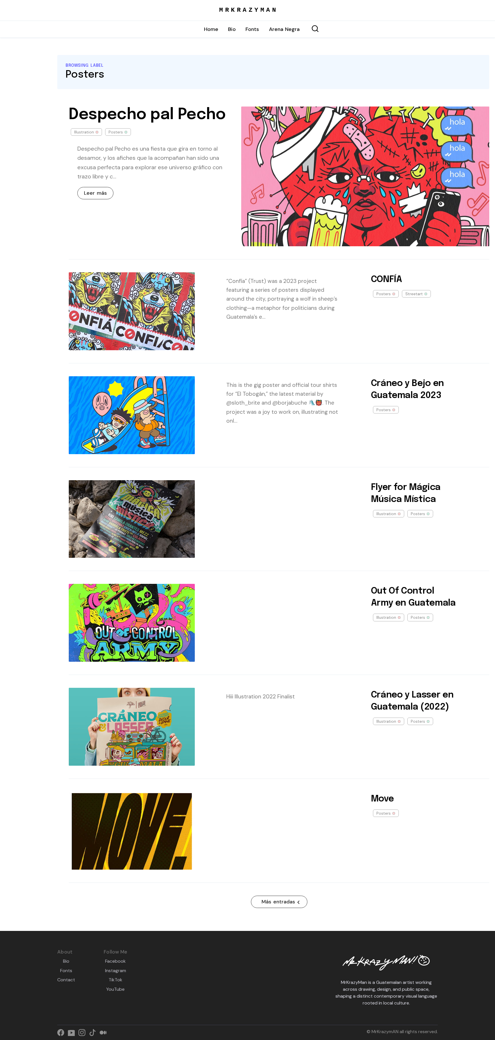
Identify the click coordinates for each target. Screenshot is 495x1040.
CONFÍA (386, 279)
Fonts (252, 29)
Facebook (115, 961)
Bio (232, 29)
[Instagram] (83, 1033)
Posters (116, 132)
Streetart (414, 293)
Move (382, 799)
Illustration (84, 132)
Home (211, 29)
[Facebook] (62, 1033)
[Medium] (104, 1033)
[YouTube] (73, 1033)
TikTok (115, 979)
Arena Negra (284, 29)
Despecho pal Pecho (147, 115)
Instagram (115, 970)
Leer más (95, 193)
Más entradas (278, 901)
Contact (66, 979)
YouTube (115, 989)
